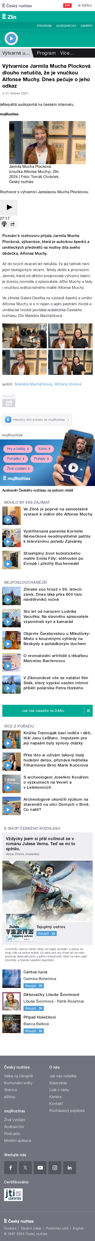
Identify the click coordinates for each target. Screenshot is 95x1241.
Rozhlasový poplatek (67, 1110)
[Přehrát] (9, 208)
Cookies (10, 1228)
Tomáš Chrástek (45, 177)
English (78, 1228)
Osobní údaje (31, 1228)
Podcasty (12, 1133)
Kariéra (55, 1097)
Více (67, 53)
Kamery (87, 25)
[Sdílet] (12, 224)
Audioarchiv (66, 25)
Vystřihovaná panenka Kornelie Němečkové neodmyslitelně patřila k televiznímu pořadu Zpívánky (57, 536)
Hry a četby (16, 449)
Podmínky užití (57, 1228)
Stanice (10, 1090)
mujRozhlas (12, 435)
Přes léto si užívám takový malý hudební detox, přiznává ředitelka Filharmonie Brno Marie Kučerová (56, 760)
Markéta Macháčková (33, 384)
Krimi (43, 449)
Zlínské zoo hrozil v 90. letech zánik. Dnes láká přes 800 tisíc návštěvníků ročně (53, 594)
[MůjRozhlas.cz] (9, 115)
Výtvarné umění (19, 53)
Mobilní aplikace (18, 1140)
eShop (9, 1097)
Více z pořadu (19, 726)
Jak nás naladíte (63, 1076)
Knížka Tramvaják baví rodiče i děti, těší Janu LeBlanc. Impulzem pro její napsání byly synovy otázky (58, 738)
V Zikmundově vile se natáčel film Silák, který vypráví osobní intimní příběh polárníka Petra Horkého (56, 682)
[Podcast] (4, 224)
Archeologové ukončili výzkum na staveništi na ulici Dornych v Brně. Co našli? (57, 804)
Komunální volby (18, 1083)
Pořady (39, 458)
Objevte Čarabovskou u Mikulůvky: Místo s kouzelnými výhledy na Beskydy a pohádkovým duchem (57, 638)
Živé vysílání (16, 468)
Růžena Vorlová (68, 384)
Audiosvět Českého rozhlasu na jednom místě (37, 490)
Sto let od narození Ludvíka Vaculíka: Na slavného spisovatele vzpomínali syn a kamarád (56, 616)
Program (44, 25)
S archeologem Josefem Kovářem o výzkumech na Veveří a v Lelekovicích (56, 782)
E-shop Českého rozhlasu (32, 828)
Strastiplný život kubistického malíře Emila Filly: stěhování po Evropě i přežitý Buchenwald (53, 558)
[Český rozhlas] (17, 5)
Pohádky (14, 458)
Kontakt (56, 1104)
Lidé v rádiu (59, 1090)
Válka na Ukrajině (18, 1076)
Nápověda (58, 1083)
